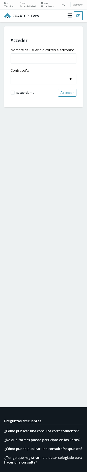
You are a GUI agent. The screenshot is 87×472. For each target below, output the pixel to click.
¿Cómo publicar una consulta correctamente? (41, 431)
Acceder (67, 92)
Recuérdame (25, 93)
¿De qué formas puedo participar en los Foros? (42, 440)
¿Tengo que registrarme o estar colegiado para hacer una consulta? (43, 460)
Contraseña (20, 70)
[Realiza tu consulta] (78, 15)
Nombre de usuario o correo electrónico (42, 50)
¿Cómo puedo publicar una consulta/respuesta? (43, 448)
